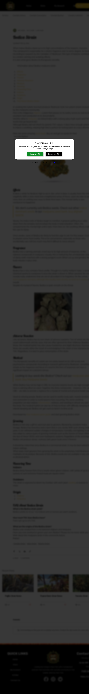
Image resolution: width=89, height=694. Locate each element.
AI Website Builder (53, 163)
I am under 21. (53, 154)
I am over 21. (35, 154)
